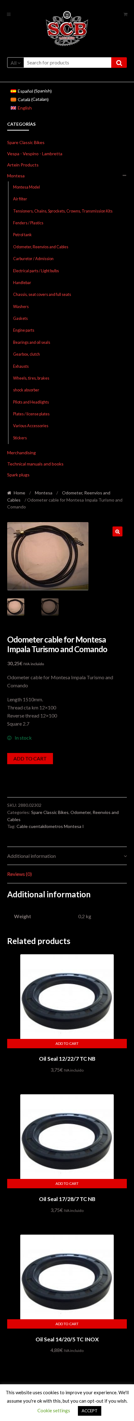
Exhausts (21, 366)
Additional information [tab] (31, 856)
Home (19, 492)
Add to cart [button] (67, 1043)
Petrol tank (22, 234)
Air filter (20, 199)
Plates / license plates (31, 414)
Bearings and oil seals (31, 342)
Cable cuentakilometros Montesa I (50, 826)
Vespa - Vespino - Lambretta (34, 153)
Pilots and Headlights (31, 402)
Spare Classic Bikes (26, 142)
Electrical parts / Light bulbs (36, 271)
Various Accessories (30, 425)
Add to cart (30, 758)
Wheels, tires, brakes (31, 378)
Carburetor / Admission (33, 258)
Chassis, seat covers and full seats (42, 294)
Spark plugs (18, 474)
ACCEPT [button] (90, 1410)
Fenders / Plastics (28, 223)
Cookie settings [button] (53, 1410)
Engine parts (23, 330)
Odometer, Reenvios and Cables (40, 247)
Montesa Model (26, 187)
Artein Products (23, 164)
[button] (117, 531)
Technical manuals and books (35, 463)
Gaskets (20, 318)
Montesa (16, 175)
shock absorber (26, 390)
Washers (21, 306)
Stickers (20, 438)
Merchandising (21, 452)
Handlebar (22, 282)
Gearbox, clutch (26, 354)
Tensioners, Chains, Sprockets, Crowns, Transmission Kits (62, 211)
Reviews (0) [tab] (19, 874)
